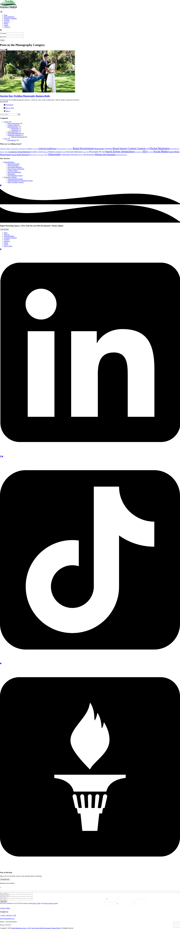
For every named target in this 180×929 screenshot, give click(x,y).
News (5, 138)
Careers (6, 25)
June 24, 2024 (9, 108)
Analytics (29, 148)
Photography (9, 105)
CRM (147, 148)
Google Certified (5, 908)
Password (3, 37)
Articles (6, 122)
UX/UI (45, 154)
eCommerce (13, 152)
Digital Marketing (9, 17)
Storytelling (33, 154)
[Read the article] (37, 92)
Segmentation (138, 152)
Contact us (7, 27)
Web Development (88, 154)
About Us (7, 22)
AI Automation (22, 148)
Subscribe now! (5, 879)
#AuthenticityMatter (5, 148)
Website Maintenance (121, 154)
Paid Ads (63, 152)
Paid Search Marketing (74, 152)
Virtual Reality (66, 154)
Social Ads (150, 152)
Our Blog (6, 20)
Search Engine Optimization (120, 151)
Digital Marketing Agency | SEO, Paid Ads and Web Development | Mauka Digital (35, 928)
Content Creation (13, 125)
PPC (100, 152)
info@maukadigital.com (7, 918)
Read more (3, 101)
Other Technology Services (16, 182)
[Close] (1, 887)
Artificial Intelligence (47, 148)
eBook (6, 152)
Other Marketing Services (15, 175)
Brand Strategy (120, 148)
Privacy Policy (8, 246)
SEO (144, 151)
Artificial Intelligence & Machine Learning (20, 180)
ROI (103, 152)
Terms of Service (49, 903)
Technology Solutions (10, 18)
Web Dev (80, 154)
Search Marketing (13, 132)
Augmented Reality (62, 148)
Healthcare (45, 152)
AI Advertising (14, 148)
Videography (15, 130)
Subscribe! (4, 901)
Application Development (15, 179)
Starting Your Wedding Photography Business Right (25, 96)
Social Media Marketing (15, 133)
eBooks (6, 23)
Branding (109, 149)
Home (5, 15)
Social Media (160, 151)
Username (3, 33)
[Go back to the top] (0, 185)
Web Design (74, 154)
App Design (35, 148)
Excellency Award (36, 152)
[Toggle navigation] (1, 12)
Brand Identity (99, 149)
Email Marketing (24, 152)
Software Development (18, 137)
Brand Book (69, 148)
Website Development (105, 154)
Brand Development (14, 123)
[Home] (8, 8)
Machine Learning (54, 152)
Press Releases (12, 140)
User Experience (40, 154)
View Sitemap (4, 229)
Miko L (8, 111)
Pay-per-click (85, 152)
